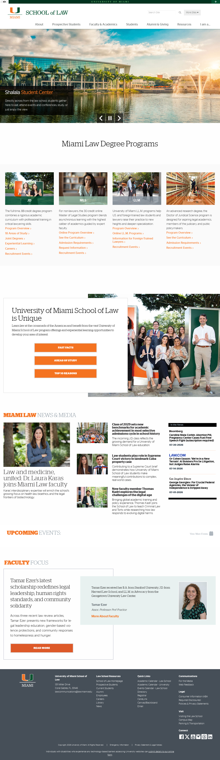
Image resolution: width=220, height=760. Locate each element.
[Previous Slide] (101, 118)
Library (100, 703)
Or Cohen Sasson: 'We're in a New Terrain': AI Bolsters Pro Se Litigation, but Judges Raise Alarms (191, 461)
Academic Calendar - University (153, 685)
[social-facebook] (181, 737)
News (99, 706)
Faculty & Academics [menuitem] (103, 24)
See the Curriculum (71, 237)
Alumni (100, 692)
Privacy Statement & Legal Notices (148, 745)
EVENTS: (34, 533)
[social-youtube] (193, 737)
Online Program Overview (76, 232)
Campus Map (185, 720)
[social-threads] (204, 736)
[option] (110, 76)
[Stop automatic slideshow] (110, 118)
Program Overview (17, 228)
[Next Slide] (119, 118)
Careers (10, 248)
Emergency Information (119, 745)
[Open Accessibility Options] (4, 2)
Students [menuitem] (132, 24)
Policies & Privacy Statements (193, 704)
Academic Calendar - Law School (154, 681)
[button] (212, 750)
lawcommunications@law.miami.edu (73, 692)
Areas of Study (65, 360)
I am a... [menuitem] (205, 24)
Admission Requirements (75, 242)
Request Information (72, 247)
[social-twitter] (187, 736)
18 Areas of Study (16, 233)
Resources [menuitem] (184, 24)
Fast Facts (65, 347)
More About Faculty (105, 616)
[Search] (180, 12)
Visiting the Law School (190, 716)
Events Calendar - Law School (152, 688)
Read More (42, 648)
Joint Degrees (14, 238)
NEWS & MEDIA (39, 415)
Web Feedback (186, 685)
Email (140, 706)
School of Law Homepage (109, 681)
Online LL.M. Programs (127, 233)
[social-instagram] (198, 737)
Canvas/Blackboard (147, 703)
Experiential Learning (19, 243)
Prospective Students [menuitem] (66, 24)
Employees (102, 695)
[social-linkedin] (210, 737)
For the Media (186, 681)
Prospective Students (107, 685)
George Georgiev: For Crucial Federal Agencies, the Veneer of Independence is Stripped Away (191, 485)
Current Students (105, 688)
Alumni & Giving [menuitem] (157, 24)
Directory (142, 692)
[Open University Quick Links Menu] (215, 2)
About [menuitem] (39, 24)
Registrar (142, 695)
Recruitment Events (18, 253)
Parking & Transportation (191, 723)
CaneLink (142, 699)
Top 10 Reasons (65, 373)
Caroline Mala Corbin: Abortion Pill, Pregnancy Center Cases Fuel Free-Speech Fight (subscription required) (191, 438)
